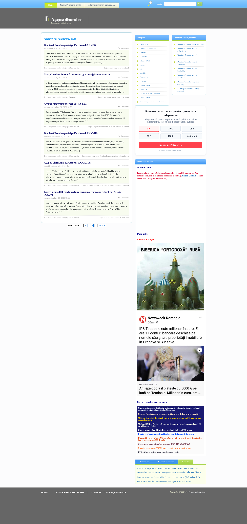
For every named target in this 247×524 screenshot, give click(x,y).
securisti (151, 481)
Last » (102, 225)
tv (177, 481)
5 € (148, 128)
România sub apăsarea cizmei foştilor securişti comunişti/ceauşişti (166, 434)
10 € (170, 128)
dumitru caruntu (114, 68)
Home (50, 5)
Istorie (142, 65)
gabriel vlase (113, 156)
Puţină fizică (145, 98)
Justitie (143, 73)
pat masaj (125, 97)
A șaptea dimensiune (66, 19)
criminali (159, 472)
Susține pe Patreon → (170, 144)
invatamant (149, 477)
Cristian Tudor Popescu (112, 185)
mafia (169, 477)
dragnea (166, 472)
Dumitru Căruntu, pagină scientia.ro (187, 76)
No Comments (123, 48)
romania (142, 481)
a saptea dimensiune (100, 127)
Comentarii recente (166, 462)
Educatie (143, 57)
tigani (174, 481)
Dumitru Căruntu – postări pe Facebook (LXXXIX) (70, 45)
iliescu (198, 472)
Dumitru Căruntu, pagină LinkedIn (187, 69)
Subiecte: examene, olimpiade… (101, 5)
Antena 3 (140, 469)
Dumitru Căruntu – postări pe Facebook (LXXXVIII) (70, 133)
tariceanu (167, 481)
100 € (170, 136)
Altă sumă (192, 136)
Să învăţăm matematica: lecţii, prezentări (188, 89)
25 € (192, 128)
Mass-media (74, 68)
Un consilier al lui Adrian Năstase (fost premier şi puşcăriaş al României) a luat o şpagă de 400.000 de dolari (170, 439)
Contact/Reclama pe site (70, 5)
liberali (164, 477)
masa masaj (106, 97)
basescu (172, 468)
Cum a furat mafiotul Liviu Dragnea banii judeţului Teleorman (165, 430)
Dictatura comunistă (148, 48)
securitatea (160, 481)
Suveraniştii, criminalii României (153, 102)
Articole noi (144, 462)
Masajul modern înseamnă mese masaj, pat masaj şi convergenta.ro (77, 74)
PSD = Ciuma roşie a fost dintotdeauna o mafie (158, 452)
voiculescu (187, 481)
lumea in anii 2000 (122, 217)
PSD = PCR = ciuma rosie (150, 94)
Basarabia (144, 44)
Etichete (185, 462)
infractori (140, 477)
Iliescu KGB (145, 61)
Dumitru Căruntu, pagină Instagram (187, 63)
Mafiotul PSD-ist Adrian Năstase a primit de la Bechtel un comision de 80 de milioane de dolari (169, 425)
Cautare (160, 4)
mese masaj (116, 97)
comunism (142, 472)
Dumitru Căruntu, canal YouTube (190, 44)
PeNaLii (143, 89)
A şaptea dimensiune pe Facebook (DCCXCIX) (67, 162)
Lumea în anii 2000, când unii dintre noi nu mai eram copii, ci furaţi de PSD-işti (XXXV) (82, 193)
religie (197, 477)
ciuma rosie (194, 469)
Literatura (144, 77)
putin (192, 477)
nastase (175, 477)
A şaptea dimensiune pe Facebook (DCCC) (65, 103)
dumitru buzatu (115, 127)
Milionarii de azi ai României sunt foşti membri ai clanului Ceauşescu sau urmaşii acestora (169, 419)
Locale (143, 81)
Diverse (72, 97)
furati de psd (109, 217)
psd (128, 156)
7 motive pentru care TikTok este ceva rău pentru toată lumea (164, 448)
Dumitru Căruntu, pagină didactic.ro (187, 49)
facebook (125, 68)
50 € (149, 136)
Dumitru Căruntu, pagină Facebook (187, 56)
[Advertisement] (142, 18)
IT (141, 69)
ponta (181, 477)
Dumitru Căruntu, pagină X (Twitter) (188, 83)
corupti (151, 472)
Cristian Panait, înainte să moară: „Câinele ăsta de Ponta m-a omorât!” (168, 414)
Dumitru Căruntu (188, 176)
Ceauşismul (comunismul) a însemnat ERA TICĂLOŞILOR (164, 444)
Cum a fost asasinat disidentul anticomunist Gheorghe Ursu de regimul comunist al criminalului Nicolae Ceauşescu (168, 409)
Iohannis (122, 156)
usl (180, 481)
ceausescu (183, 468)
